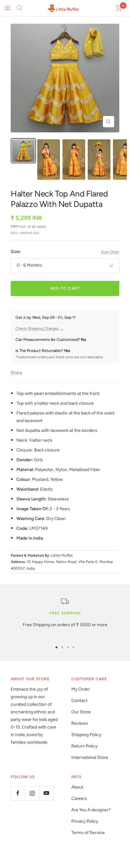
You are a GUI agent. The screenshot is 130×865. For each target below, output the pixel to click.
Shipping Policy (86, 734)
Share (16, 372)
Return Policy (84, 746)
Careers (79, 798)
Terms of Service (88, 832)
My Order (80, 689)
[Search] (19, 8)
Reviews (79, 723)
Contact (79, 700)
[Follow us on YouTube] (46, 793)
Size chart (110, 252)
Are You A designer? (91, 810)
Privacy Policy (84, 821)
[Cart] (118, 8)
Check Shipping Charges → (39, 328)
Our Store (81, 712)
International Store (89, 757)
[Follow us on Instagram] (32, 793)
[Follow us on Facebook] (18, 793)
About (77, 787)
